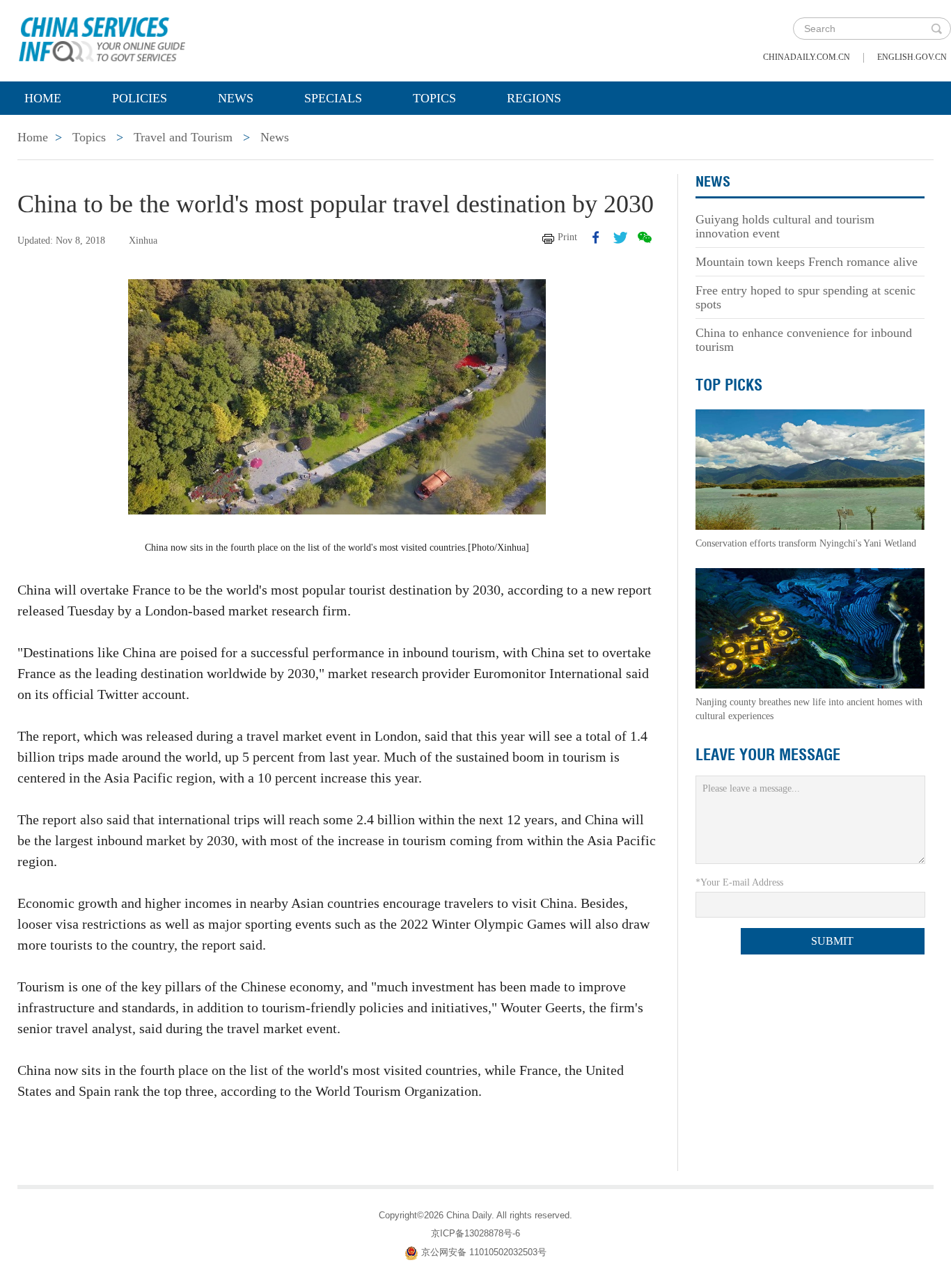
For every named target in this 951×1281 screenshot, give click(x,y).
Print (567, 237)
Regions (534, 98)
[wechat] (645, 237)
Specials (333, 98)
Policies (139, 98)
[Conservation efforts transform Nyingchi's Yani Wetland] (810, 469)
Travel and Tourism (183, 137)
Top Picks (728, 385)
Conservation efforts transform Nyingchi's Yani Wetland (805, 543)
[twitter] (620, 237)
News (235, 98)
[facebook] (596, 237)
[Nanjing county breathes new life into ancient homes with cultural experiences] (810, 627)
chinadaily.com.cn (806, 57)
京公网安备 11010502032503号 (484, 1252)
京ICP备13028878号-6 (475, 1233)
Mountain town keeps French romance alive (806, 262)
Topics (434, 98)
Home (42, 98)
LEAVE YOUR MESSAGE (767, 754)
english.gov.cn (912, 57)
